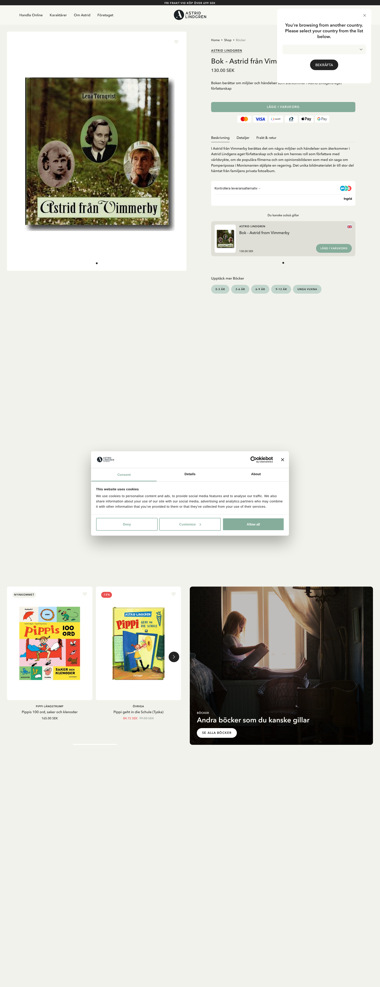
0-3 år (220, 289)
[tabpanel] (283, 158)
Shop (228, 40)
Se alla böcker (217, 733)
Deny (127, 524)
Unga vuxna (307, 289)
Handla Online (31, 15)
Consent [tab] (124, 475)
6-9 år (260, 289)
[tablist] (283, 137)
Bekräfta (324, 65)
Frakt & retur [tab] (266, 137)
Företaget (105, 15)
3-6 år (240, 289)
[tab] (97, 263)
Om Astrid (82, 15)
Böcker (241, 40)
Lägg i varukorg (283, 107)
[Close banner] (282, 459)
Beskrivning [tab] (220, 137)
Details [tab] (190, 474)
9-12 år (281, 289)
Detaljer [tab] (243, 137)
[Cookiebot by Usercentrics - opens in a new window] (253, 459)
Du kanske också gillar (283, 215)
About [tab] (256, 474)
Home (215, 40)
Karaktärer (58, 15)
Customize (187, 524)
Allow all (253, 524)
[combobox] (324, 49)
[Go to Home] (190, 15)
